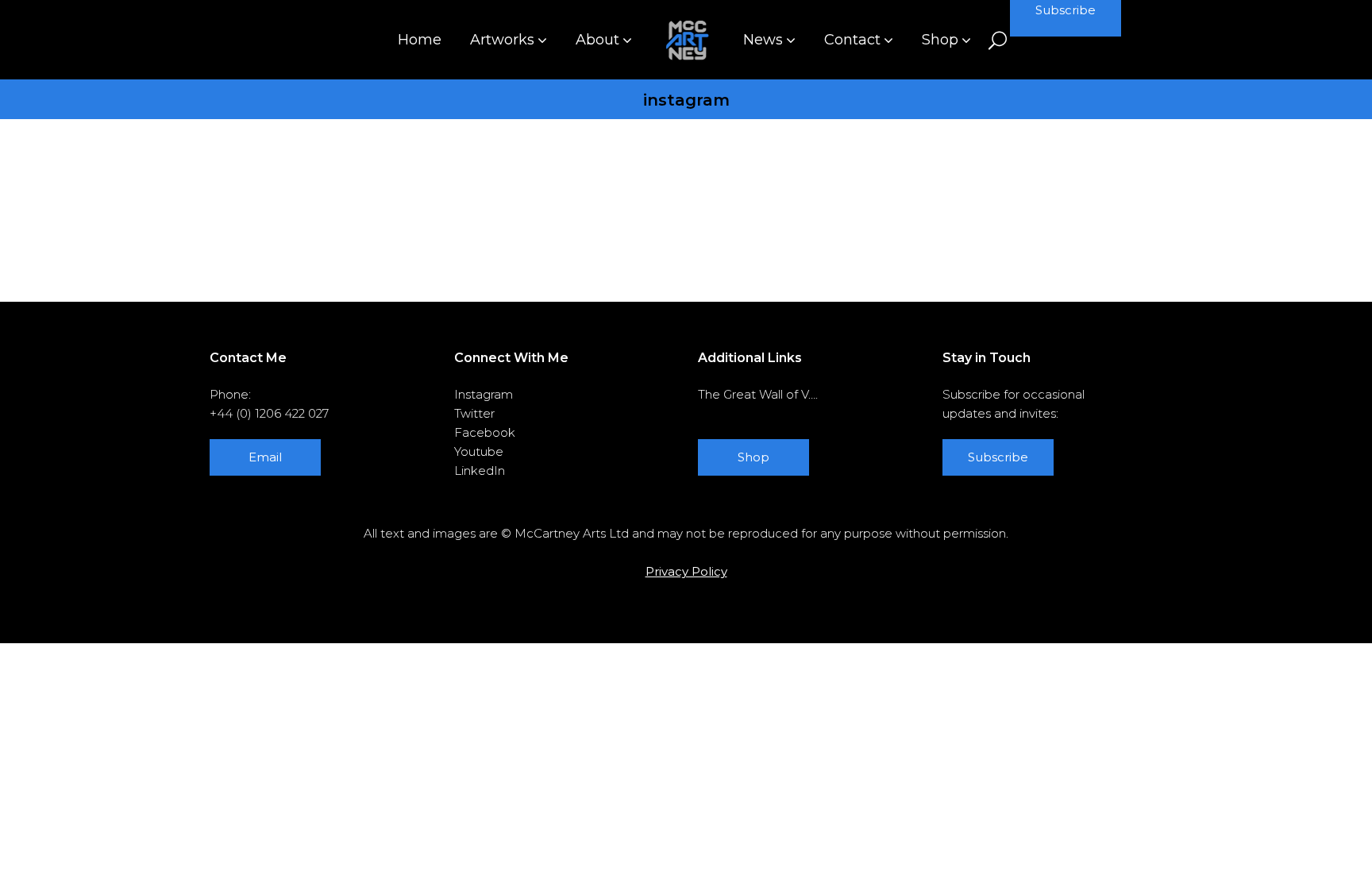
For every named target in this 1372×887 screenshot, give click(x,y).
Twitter (474, 413)
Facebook (484, 432)
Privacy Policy (686, 571)
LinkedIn (479, 470)
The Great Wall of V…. (758, 394)
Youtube (478, 451)
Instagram (483, 394)
